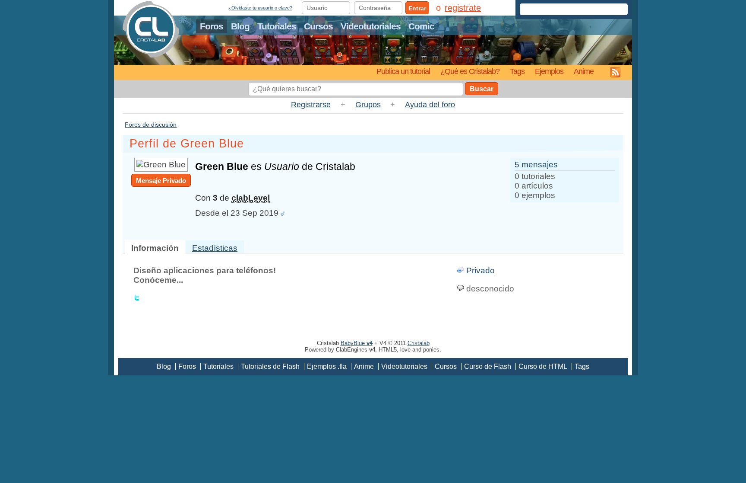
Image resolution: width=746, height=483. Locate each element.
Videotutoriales (371, 26)
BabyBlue (357, 343)
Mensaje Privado (161, 180)
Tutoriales (276, 26)
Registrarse (311, 104)
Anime (584, 71)
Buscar (481, 89)
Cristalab (419, 343)
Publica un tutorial (403, 71)
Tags (517, 71)
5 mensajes (536, 164)
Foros (211, 26)
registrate (463, 8)
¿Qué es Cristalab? (469, 71)
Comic (421, 26)
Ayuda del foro (430, 104)
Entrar (417, 8)
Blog (240, 26)
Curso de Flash (487, 366)
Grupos (368, 104)
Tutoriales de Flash (270, 366)
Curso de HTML (542, 366)
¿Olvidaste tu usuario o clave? (260, 7)
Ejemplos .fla (327, 366)
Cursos (318, 26)
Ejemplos (549, 71)
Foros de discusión (151, 124)
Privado (480, 270)
